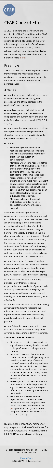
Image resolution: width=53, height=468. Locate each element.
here (22, 57)
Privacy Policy (26, 458)
